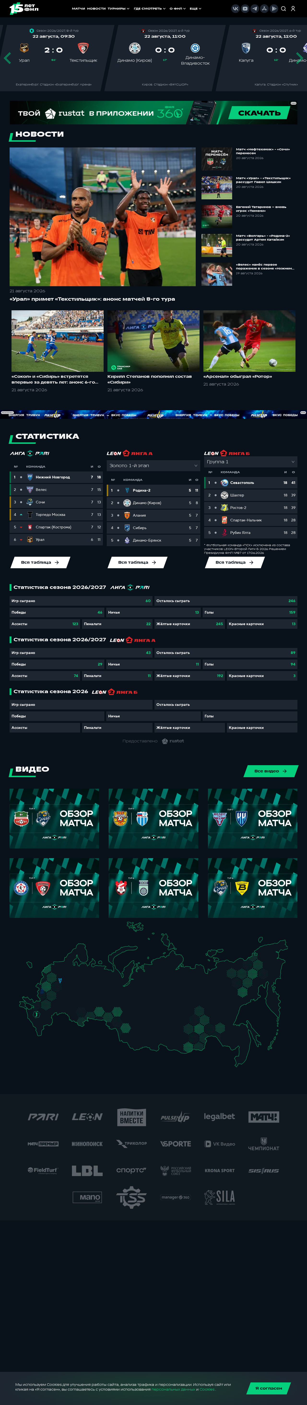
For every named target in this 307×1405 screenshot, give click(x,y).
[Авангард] (45, 1003)
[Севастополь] (23, 1007)
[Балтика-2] (31, 967)
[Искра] (44, 984)
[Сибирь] (135, 1023)
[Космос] (56, 980)
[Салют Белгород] (42, 996)
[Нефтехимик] (91, 992)
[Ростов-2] (40, 1009)
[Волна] (82, 984)
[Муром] (73, 984)
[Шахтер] (34, 1005)
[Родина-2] (60, 981)
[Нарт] (39, 1019)
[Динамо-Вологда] (76, 971)
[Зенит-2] (60, 965)
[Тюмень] (111, 1010)
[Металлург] (54, 1004)
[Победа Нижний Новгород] (84, 979)
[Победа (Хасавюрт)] (40, 1032)
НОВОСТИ (96, 9)
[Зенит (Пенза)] (68, 1002)
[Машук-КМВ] (35, 1018)
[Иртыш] (119, 1022)
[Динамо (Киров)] (89, 975)
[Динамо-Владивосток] (240, 1059)
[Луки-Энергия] (51, 971)
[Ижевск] (98, 984)
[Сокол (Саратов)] (65, 1007)
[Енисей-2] (151, 1022)
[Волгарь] (59, 1011)
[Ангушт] (37, 1026)
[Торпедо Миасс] (98, 1013)
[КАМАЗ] (95, 990)
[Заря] (38, 1004)
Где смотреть (148, 9)
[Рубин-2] (86, 991)
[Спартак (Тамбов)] (62, 1002)
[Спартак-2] (58, 985)
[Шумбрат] (71, 993)
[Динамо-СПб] (64, 965)
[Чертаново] (55, 990)
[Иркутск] (147, 1035)
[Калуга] (58, 996)
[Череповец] (72, 971)
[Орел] (47, 991)
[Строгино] (51, 986)
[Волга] (79, 999)
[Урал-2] (105, 1004)
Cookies (207, 1389)
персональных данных (173, 1389)
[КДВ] (133, 1018)
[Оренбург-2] (77, 1020)
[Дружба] (36, 1014)
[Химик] (77, 983)
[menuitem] (150, 8)
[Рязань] (65, 998)
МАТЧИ (78, 9)
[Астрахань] (54, 1015)
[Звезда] (56, 965)
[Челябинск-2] (102, 1013)
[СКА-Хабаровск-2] (238, 1040)
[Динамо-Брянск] (42, 991)
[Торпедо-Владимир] (68, 983)
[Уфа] (98, 999)
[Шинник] (70, 979)
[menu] (168, 8)
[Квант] (54, 996)
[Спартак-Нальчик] (43, 1023)
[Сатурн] (61, 991)
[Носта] (72, 1018)
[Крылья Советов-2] (76, 1010)
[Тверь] (57, 975)
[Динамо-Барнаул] (132, 1033)
